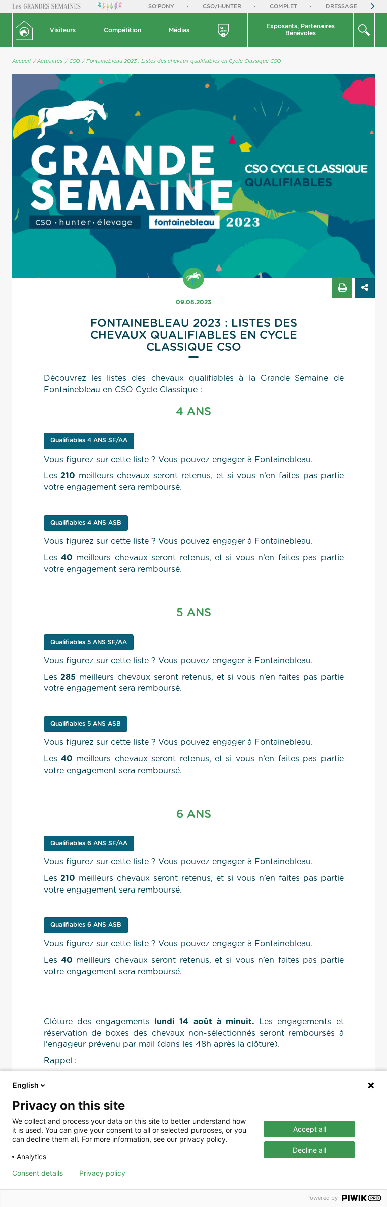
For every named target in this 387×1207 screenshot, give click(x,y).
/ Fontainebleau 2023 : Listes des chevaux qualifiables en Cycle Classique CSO (181, 61)
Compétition (122, 30)
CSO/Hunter (222, 6)
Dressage (341, 6)
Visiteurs (63, 30)
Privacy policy (102, 1173)
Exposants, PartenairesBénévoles (300, 29)
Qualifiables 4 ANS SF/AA (88, 440)
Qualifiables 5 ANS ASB (85, 724)
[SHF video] (226, 30)
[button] (63, 30)
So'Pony (161, 6)
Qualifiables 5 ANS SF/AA (88, 642)
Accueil (21, 61)
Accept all (309, 1129)
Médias (179, 30)
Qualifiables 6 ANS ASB (85, 925)
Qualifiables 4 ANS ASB (85, 523)
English (26, 1085)
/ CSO (72, 61)
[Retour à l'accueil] (24, 30)
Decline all (309, 1150)
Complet (283, 6)
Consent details (37, 1173)
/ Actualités (47, 61)
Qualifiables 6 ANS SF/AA (88, 843)
